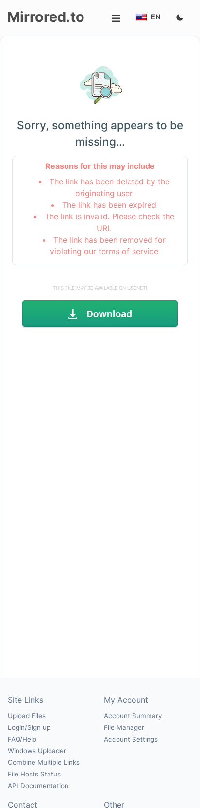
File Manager (124, 727)
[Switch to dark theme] (179, 18)
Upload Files (27, 716)
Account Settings (131, 739)
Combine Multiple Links (44, 762)
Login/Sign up (29, 727)
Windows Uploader (37, 751)
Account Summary (133, 716)
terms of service (128, 251)
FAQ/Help (22, 739)
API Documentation (38, 786)
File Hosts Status (34, 774)
